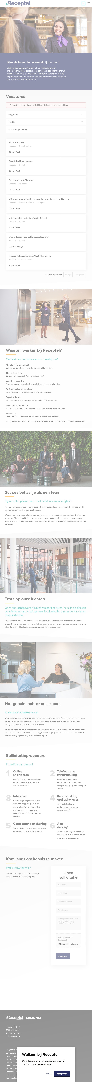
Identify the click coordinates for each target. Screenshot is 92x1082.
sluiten (49, 1073)
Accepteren (62, 1073)
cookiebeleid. (44, 1064)
